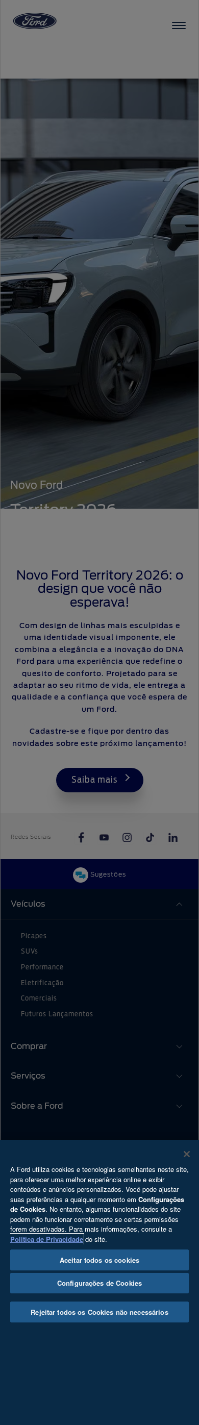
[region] (99, 1282)
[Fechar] (187, 1154)
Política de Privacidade (46, 1239)
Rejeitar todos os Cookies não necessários (99, 1312)
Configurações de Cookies (99, 1283)
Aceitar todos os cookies (99, 1260)
